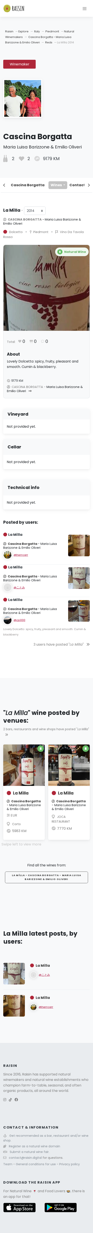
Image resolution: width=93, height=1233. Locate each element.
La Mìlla (21, 793)
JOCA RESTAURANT (61, 819)
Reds (48, 42)
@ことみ (19, 587)
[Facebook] (16, 1099)
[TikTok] (10, 1099)
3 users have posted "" (59, 644)
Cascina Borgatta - (42, 221)
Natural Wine (21, 1191)
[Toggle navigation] (85, 8)
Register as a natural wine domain (34, 1146)
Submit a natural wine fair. (29, 1152)
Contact (77, 185)
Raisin (9, 31)
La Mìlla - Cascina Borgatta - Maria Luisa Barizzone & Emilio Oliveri (46, 877)
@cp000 (19, 620)
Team (8, 1164)
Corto (16, 824)
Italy (37, 31)
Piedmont (52, 31)
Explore (23, 31)
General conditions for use (36, 1164)
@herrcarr (21, 555)
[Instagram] (4, 1099)
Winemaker (19, 64)
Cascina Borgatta (28, 185)
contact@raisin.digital (25, 1158)
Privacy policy (69, 1164)
